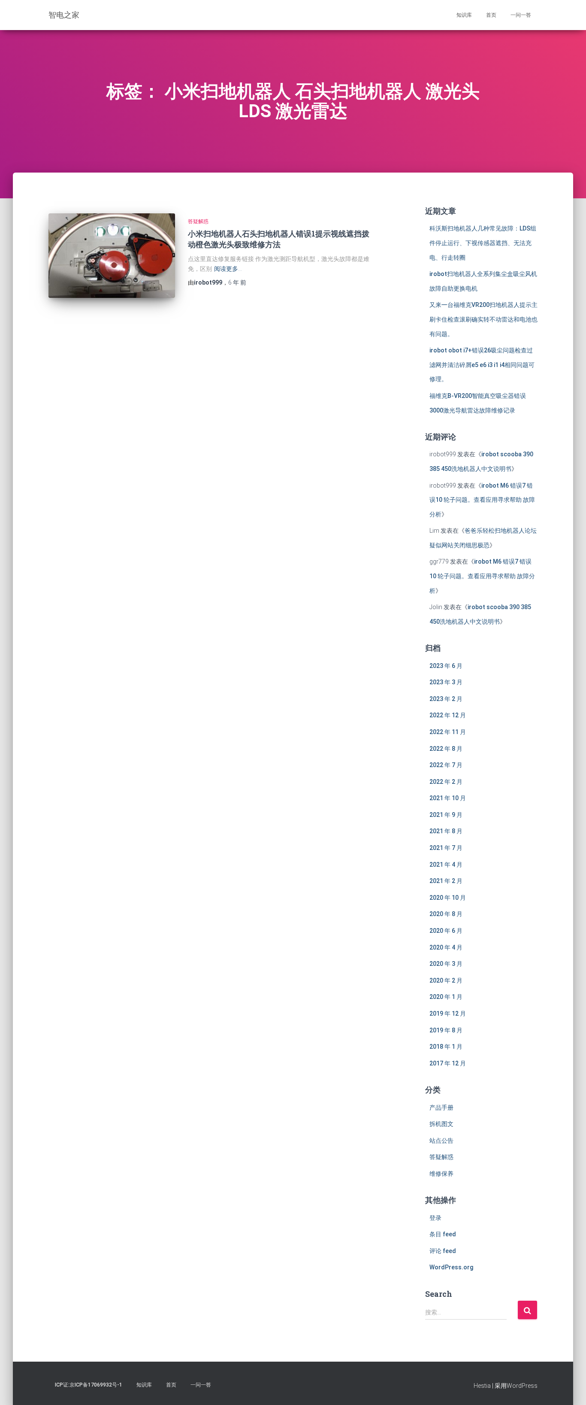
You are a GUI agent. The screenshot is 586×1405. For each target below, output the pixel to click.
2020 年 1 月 (445, 996)
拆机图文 (441, 1123)
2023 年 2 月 (445, 698)
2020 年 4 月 (445, 947)
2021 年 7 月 (445, 847)
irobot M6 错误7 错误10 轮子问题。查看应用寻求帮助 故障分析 (482, 500)
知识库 (464, 15)
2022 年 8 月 (445, 748)
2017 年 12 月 (447, 1063)
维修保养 (441, 1173)
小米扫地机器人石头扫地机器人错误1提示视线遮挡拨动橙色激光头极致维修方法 (278, 238)
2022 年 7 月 (445, 765)
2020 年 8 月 (445, 913)
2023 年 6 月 (445, 665)
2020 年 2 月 (445, 980)
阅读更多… (228, 268)
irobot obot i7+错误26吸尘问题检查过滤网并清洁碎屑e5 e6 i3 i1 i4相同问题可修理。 (482, 364)
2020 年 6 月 (445, 930)
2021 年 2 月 (445, 880)
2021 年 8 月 (445, 831)
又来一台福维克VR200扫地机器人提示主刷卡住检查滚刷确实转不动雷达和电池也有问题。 (483, 319)
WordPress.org (451, 1267)
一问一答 (520, 15)
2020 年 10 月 (447, 897)
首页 (491, 15)
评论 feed (442, 1250)
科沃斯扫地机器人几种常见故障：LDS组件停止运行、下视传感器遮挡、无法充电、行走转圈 (482, 243)
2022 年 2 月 (445, 781)
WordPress (522, 1385)
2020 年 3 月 (445, 963)
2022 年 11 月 (447, 731)
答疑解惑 (198, 221)
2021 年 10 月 (447, 798)
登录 (435, 1217)
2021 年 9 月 (445, 814)
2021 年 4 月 (445, 864)
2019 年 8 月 (445, 1030)
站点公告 (441, 1140)
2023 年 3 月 (445, 682)
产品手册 (441, 1107)
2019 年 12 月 (447, 1013)
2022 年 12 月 (447, 715)
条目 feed (442, 1234)
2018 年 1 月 (445, 1046)
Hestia (482, 1385)
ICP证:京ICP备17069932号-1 (88, 1385)
